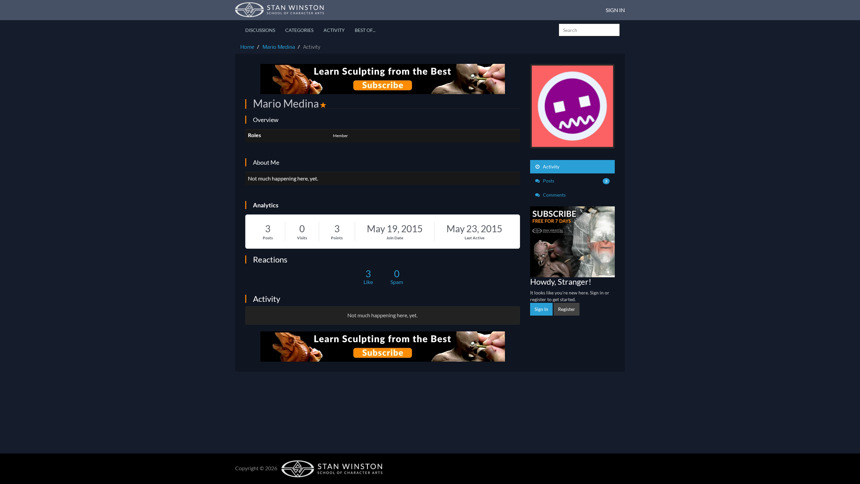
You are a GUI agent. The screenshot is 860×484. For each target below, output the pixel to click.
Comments (554, 195)
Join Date (394, 237)
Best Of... (365, 30)
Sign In (615, 10)
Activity (334, 30)
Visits (302, 237)
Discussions (260, 30)
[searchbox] (589, 30)
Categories (299, 30)
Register (566, 309)
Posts (268, 237)
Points (337, 237)
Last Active (474, 237)
